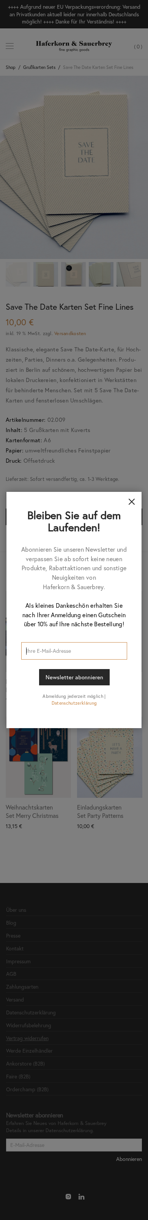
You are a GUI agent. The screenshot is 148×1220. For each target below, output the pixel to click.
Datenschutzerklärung (74, 703)
